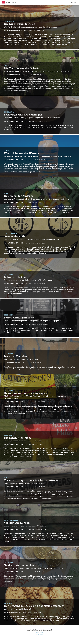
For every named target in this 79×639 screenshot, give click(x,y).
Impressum (39, 632)
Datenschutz (39, 634)
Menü (75, 2)
